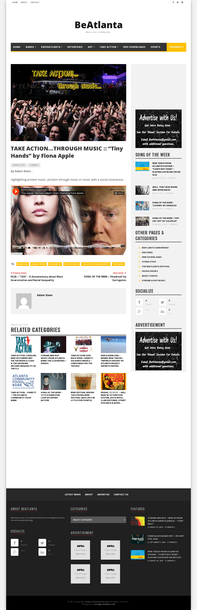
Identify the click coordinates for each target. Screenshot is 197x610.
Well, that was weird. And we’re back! (165, 188)
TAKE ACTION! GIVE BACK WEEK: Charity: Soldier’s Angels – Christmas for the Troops (82, 360)
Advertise (103, 494)
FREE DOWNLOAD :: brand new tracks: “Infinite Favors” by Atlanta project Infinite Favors (112, 360)
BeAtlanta (98, 24)
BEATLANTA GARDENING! (155, 247)
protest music (71, 264)
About (24, 2)
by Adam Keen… (22, 171)
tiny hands (118, 264)
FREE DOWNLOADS (134, 46)
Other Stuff (149, 261)
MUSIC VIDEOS (150, 275)
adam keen (23, 264)
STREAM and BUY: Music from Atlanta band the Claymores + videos (53, 359)
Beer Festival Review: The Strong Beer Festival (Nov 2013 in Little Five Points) (83, 396)
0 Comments (34, 165)
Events (155, 46)
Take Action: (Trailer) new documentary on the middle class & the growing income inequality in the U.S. (23, 362)
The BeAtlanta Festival (156, 266)
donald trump (39, 264)
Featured (147, 252)
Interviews (75, 46)
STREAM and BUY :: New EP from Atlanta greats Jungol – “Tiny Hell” (165, 521)
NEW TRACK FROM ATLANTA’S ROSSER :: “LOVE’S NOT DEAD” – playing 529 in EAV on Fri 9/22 (166, 169)
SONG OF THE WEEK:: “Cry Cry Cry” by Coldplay (165, 219)
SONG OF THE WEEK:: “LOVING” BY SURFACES (164, 204)
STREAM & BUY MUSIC (153, 280)
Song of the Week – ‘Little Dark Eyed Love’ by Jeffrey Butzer (51, 396)
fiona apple (55, 264)
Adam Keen (44, 295)
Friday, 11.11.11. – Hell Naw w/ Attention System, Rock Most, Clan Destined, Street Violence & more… (113, 397)
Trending (176, 46)
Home (15, 2)
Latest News (73, 494)
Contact (35, 2)
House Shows (150, 271)
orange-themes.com (104, 604)
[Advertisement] (158, 85)
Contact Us (121, 494)
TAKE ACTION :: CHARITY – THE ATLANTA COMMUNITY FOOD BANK (23, 396)
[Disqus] (68, 448)
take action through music (95, 264)
